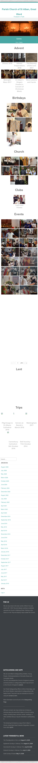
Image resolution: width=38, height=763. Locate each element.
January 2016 (5, 583)
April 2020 (4, 513)
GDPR (11, 727)
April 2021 (4, 506)
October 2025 (5, 481)
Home (17, 42)
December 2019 (5, 516)
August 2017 (4, 566)
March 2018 (4, 548)
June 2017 (4, 573)
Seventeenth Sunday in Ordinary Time (13, 747)
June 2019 (4, 523)
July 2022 (4, 499)
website (21, 685)
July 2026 (4, 470)
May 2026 (4, 474)
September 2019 (6, 520)
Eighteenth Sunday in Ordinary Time (13, 743)
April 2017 (4, 580)
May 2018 (4, 541)
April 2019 (4, 530)
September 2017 (6, 562)
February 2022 (5, 502)
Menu (19, 19)
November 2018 (5, 534)
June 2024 (4, 484)
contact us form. (13, 695)
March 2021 (4, 509)
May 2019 (4, 527)
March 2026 (4, 477)
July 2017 (4, 569)
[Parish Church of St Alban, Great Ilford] (19, 35)
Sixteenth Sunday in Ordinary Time (13, 750)
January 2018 (5, 552)
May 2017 (4, 576)
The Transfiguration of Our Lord (12, 740)
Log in (3, 593)
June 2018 (4, 537)
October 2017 (5, 559)
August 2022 (4, 495)
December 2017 (5, 555)
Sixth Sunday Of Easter (9, 753)
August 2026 (4, 467)
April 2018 (4, 545)
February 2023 (5, 488)
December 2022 (5, 492)
